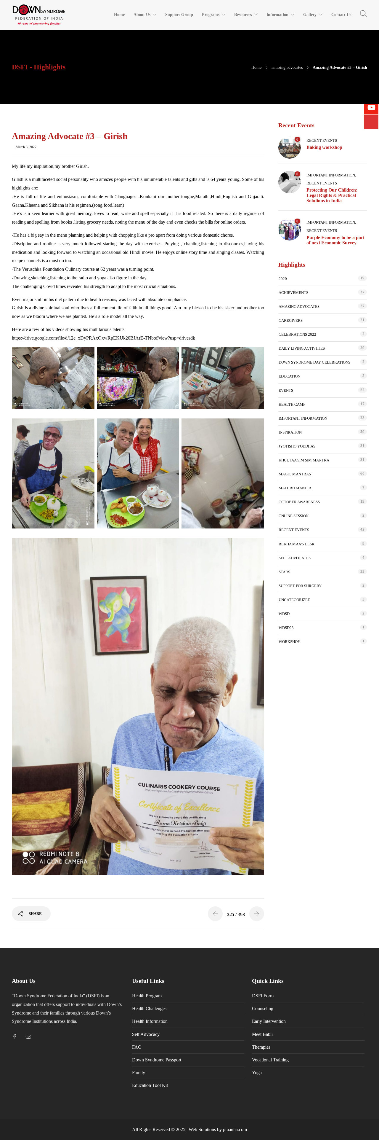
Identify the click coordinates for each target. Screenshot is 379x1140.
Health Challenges (149, 1008)
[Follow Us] (371, 122)
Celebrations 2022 (297, 334)
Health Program (147, 995)
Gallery (310, 14)
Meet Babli (262, 1034)
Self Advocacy (146, 1034)
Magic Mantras (295, 474)
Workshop (289, 641)
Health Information (150, 1021)
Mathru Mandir (295, 488)
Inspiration (290, 432)
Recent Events (321, 140)
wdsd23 (286, 627)
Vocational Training (270, 1059)
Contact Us (341, 14)
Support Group (179, 14)
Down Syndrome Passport (156, 1059)
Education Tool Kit (150, 1085)
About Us (142, 14)
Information (277, 14)
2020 (283, 278)
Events (286, 390)
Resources (243, 14)
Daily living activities (302, 348)
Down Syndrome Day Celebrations (314, 362)
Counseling (262, 1008)
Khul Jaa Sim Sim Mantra (304, 460)
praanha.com (235, 1129)
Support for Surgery (300, 586)
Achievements (293, 292)
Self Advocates (295, 558)
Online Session (294, 516)
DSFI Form (263, 995)
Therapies (261, 1047)
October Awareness (299, 502)
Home (119, 14)
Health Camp (292, 404)
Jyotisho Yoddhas (297, 446)
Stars (284, 572)
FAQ (137, 1047)
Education (289, 376)
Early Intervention (269, 1021)
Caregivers (291, 320)
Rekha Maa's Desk (296, 544)
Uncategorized (294, 600)
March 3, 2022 (26, 147)
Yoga (257, 1072)
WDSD (284, 614)
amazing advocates (287, 67)
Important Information (330, 175)
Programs (210, 14)
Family (138, 1072)
